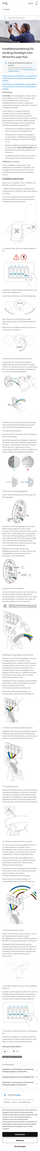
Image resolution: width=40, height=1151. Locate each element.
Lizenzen (14, 1102)
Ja (7, 1051)
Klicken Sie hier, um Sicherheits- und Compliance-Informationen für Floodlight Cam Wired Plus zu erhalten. (19, 86)
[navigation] (20, 16)
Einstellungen (20, 1146)
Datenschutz (7, 1102)
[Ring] (4, 3)
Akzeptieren (20, 1134)
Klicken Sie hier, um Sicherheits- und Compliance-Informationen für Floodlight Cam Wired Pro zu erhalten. (19, 78)
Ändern (18, 1095)
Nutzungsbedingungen (24, 1102)
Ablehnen (20, 1140)
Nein (17, 1051)
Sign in (30, 3)
